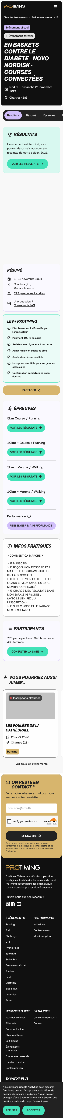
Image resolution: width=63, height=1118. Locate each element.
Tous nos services (16, 1017)
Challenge (11, 936)
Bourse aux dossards (17, 1056)
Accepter (33, 1110)
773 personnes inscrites (29, 293)
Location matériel (15, 1062)
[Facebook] (13, 904)
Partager (29, 390)
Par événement (42, 930)
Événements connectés (13, 1048)
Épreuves (49, 115)
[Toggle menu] (55, 6)
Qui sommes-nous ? (45, 1017)
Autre (9, 1000)
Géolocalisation (14, 1068)
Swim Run (11, 959)
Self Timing (12, 1040)
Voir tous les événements (32, 764)
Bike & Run (12, 988)
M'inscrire (29, 836)
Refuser (11, 1110)
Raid (8, 977)
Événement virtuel (42, 17)
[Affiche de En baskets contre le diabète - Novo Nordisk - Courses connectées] (31, 220)
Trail (8, 930)
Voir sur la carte (24, 288)
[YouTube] (19, 904)
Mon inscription (42, 936)
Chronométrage (14, 1035)
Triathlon (10, 971)
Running (10, 924)
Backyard (11, 953)
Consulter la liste (25, 651)
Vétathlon (11, 994)
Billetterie (11, 1023)
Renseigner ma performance (31, 525)
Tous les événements (16, 17)
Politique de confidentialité (34, 845)
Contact (38, 1023)
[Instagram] (8, 904)
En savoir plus (40, 1101)
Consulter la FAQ (24, 305)
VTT (8, 941)
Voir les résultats (25, 164)
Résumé (31, 115)
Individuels (39, 924)
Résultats (13, 115)
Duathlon (11, 982)
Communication (15, 1029)
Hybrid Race (12, 947)
